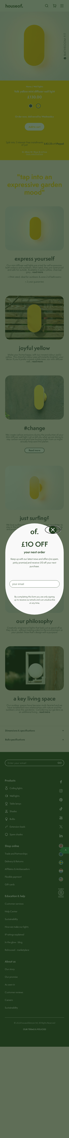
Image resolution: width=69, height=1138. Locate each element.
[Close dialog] (52, 530)
